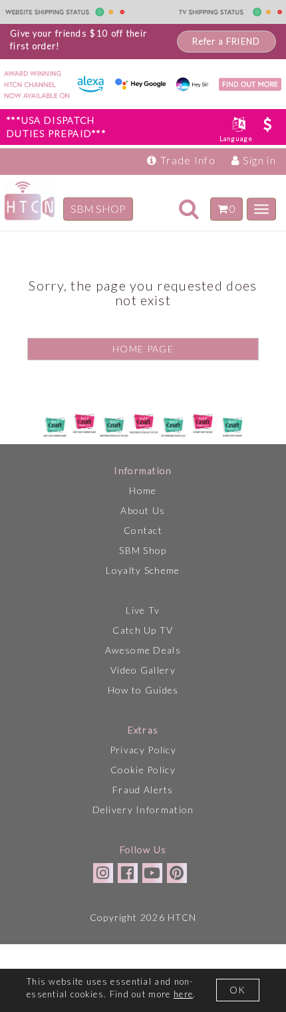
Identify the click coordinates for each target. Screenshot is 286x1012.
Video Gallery (143, 670)
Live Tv (143, 610)
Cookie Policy (143, 769)
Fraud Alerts (143, 789)
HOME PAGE (143, 348)
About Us (142, 510)
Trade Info (186, 160)
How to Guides (143, 690)
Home (142, 490)
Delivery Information (143, 809)
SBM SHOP (98, 208)
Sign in (258, 160)
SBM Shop (142, 550)
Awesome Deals (143, 650)
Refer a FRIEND (226, 41)
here (183, 994)
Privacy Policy (143, 749)
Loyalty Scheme (143, 570)
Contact (143, 530)
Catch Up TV (142, 630)
